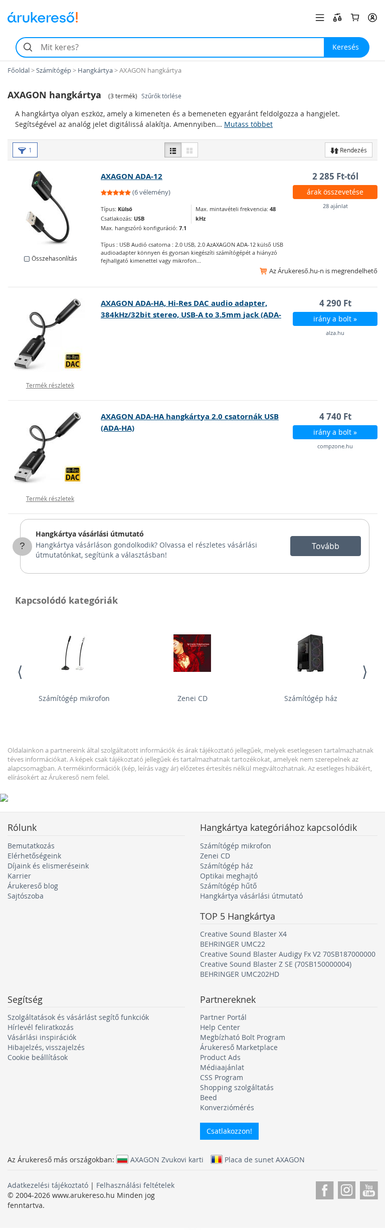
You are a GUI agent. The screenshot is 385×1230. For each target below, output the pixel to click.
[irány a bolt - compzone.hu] (55, 448)
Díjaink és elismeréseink (48, 865)
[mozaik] (189, 149)
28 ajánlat (335, 206)
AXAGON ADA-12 (131, 176)
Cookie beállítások (38, 1057)
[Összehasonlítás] (337, 18)
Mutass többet (248, 124)
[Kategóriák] (319, 18)
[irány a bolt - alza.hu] (55, 335)
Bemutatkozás (31, 845)
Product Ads (220, 1057)
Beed (208, 1097)
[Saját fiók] (372, 18)
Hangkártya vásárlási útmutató (90, 534)
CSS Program (221, 1077)
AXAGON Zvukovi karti (167, 1159)
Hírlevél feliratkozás (41, 1027)
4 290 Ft (335, 303)
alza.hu (335, 332)
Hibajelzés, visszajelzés (46, 1047)
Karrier (19, 876)
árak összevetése (335, 192)
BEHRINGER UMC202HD (239, 974)
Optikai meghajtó (229, 876)
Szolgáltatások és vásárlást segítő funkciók (78, 1017)
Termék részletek (50, 385)
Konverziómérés (227, 1107)
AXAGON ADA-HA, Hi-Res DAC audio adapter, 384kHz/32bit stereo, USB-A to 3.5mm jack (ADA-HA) (191, 314)
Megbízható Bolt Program (242, 1037)
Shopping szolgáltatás (237, 1087)
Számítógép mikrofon (74, 698)
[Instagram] (346, 1188)
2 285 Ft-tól (335, 176)
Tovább (325, 546)
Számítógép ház (310, 698)
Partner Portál (223, 1017)
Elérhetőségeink (34, 855)
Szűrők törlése (161, 96)
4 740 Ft (335, 416)
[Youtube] (368, 1188)
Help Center (220, 1027)
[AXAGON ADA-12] (55, 208)
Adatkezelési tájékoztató (48, 1185)
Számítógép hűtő (228, 886)
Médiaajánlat (222, 1067)
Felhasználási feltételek (135, 1185)
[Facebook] (324, 1188)
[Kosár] (354, 18)
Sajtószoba (26, 896)
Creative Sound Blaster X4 (243, 934)
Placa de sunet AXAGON (265, 1159)
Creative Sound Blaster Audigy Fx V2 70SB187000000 (287, 954)
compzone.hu (335, 446)
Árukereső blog (33, 886)
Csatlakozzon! (229, 1131)
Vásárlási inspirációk (42, 1037)
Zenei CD (192, 698)
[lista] (172, 149)
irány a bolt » (335, 318)
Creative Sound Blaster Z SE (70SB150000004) (275, 964)
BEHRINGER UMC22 (232, 944)
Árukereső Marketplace (239, 1047)
